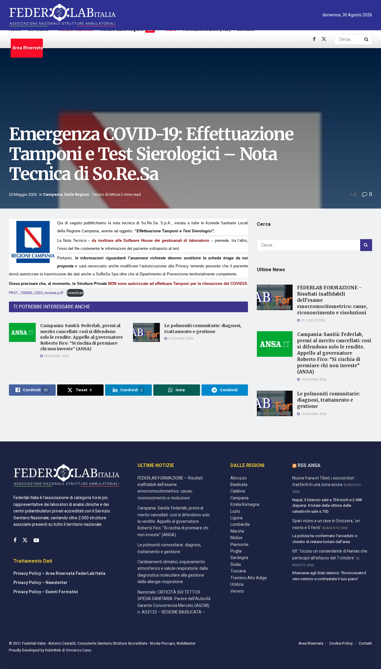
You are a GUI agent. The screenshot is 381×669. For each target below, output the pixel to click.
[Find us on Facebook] (314, 39)
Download (75, 293)
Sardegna (239, 558)
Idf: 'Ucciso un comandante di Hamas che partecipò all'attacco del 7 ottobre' (329, 554)
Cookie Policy (341, 643)
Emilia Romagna (244, 504)
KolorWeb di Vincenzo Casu (68, 650)
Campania (53, 194)
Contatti (365, 643)
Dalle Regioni (76, 194)
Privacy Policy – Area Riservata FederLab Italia (59, 573)
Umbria (236, 584)
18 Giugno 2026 (56, 356)
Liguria (236, 518)
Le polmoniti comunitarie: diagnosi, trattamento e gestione (202, 328)
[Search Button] (366, 39)
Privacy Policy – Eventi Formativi (45, 592)
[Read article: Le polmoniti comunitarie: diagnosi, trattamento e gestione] (146, 332)
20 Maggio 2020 (23, 194)
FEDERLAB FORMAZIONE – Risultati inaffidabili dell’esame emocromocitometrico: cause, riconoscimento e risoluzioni (170, 488)
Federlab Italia (34, 643)
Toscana (238, 571)
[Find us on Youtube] (36, 540)
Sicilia (235, 564)
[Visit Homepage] (62, 15)
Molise (236, 538)
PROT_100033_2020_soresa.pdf (36, 293)
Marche (237, 531)
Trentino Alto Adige (248, 578)
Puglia (236, 551)
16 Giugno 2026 (180, 338)
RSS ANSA (309, 465)
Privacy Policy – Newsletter (40, 583)
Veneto (237, 591)
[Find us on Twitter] (323, 39)
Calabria (237, 491)
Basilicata (238, 485)
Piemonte (239, 545)
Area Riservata (28, 48)
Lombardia (240, 524)
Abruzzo (238, 478)
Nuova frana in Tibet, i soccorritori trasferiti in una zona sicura (323, 481)
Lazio (235, 511)
